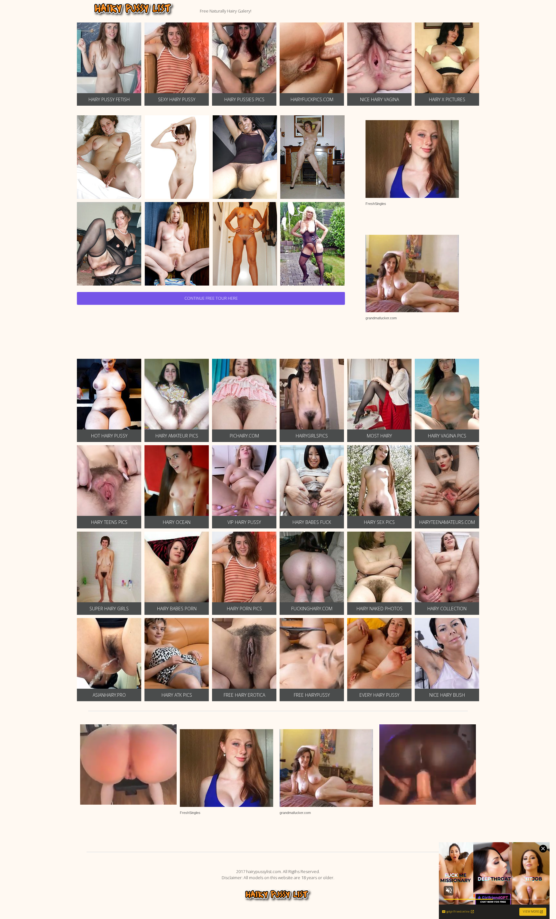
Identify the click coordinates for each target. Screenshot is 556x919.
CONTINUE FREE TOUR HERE (211, 298)
